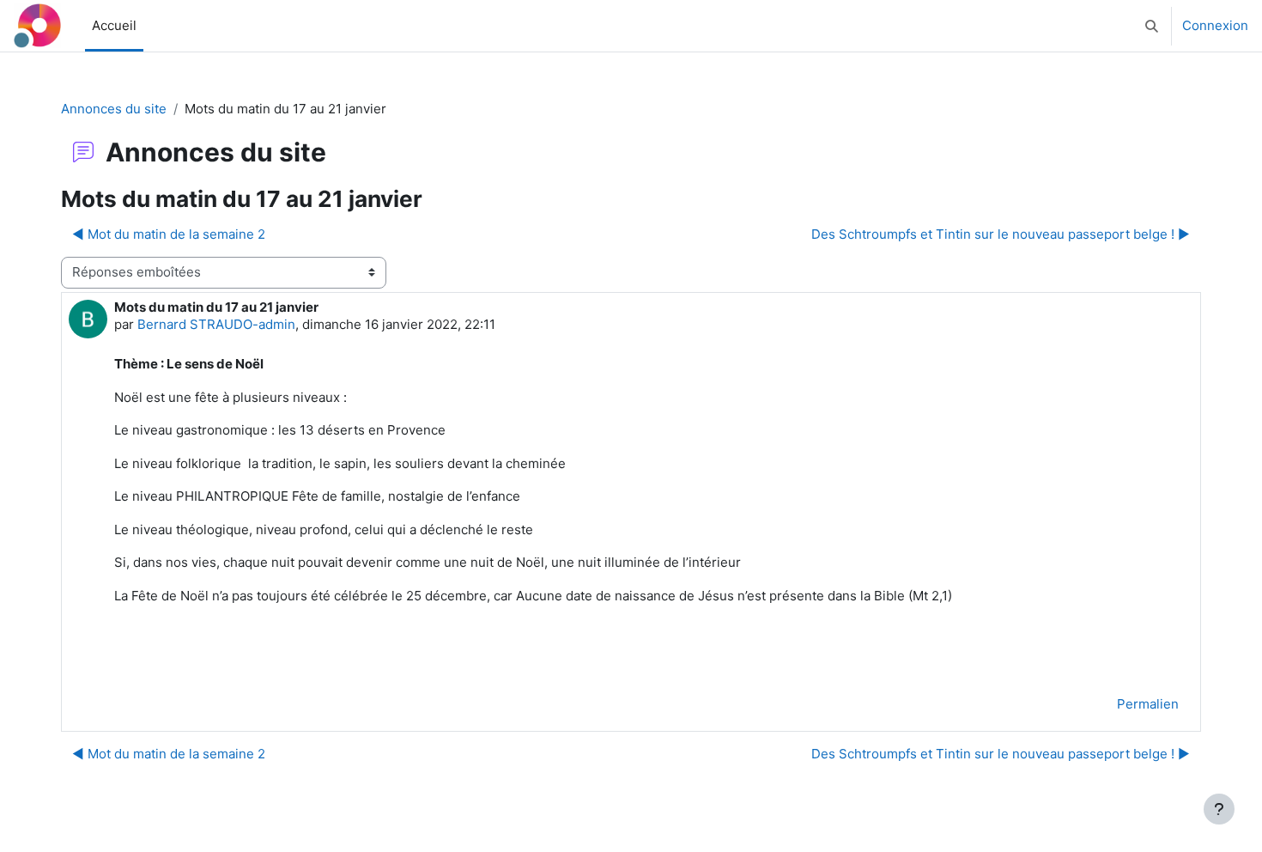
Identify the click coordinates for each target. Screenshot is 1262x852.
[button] (1152, 26)
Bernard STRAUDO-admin (216, 324)
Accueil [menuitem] (114, 25)
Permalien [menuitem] (1148, 704)
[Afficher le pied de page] (1219, 809)
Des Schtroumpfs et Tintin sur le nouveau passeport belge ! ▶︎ (1000, 234)
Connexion (1215, 25)
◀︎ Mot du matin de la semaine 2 (168, 234)
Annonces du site (114, 108)
